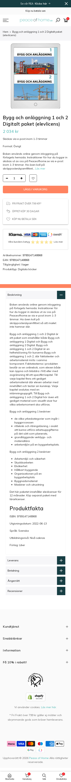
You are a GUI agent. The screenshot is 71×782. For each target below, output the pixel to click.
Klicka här (41, 3)
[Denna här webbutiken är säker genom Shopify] (35, 696)
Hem (5, 31)
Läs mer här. (49, 707)
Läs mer (39, 168)
